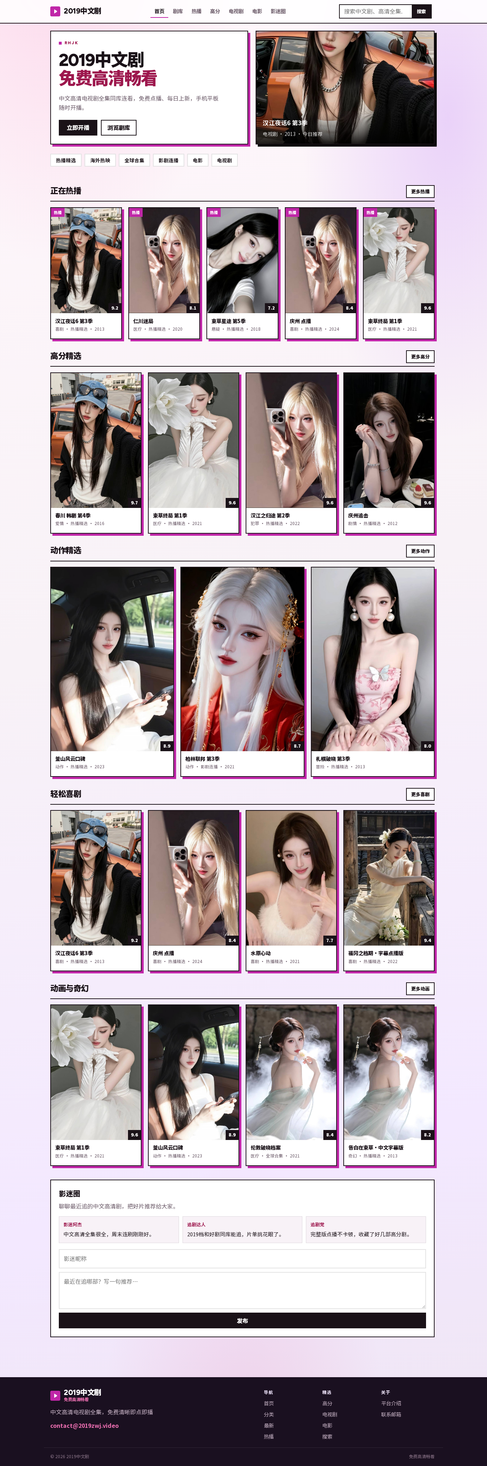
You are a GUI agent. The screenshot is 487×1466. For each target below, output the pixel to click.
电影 (257, 11)
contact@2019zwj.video (84, 1425)
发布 (242, 1320)
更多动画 (420, 988)
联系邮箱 (391, 1414)
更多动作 (420, 551)
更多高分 (420, 356)
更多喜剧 (420, 794)
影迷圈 (278, 11)
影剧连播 (169, 160)
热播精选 (66, 160)
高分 (215, 11)
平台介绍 (391, 1403)
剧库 (178, 11)
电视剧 (236, 11)
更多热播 (420, 191)
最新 (269, 1425)
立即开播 (78, 127)
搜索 (421, 11)
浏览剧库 (118, 127)
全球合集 (134, 160)
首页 (159, 11)
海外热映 (100, 160)
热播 (196, 11)
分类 (269, 1414)
